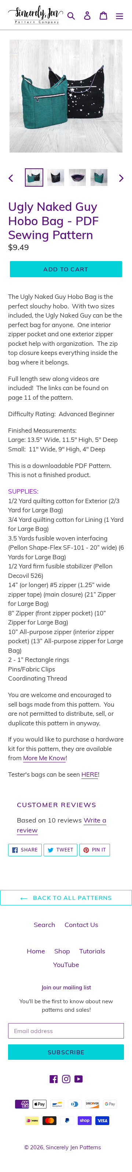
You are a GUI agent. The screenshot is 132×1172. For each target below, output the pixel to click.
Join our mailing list (66, 987)
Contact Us (81, 924)
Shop (62, 951)
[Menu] (119, 14)
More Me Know (44, 758)
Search (44, 924)
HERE (89, 774)
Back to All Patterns (71, 897)
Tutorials (92, 951)
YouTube (66, 964)
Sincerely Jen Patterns (73, 1147)
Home (36, 951)
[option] (34, 177)
